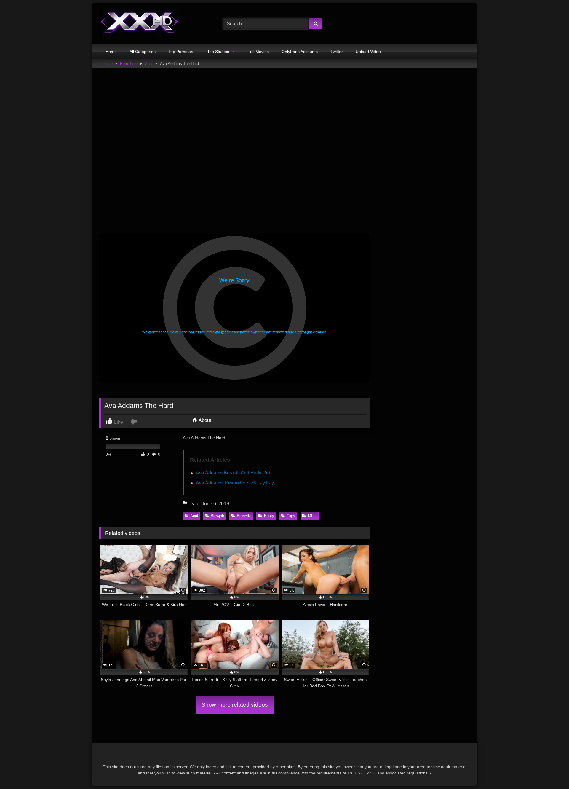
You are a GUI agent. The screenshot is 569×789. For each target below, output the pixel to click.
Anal (149, 63)
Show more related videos (235, 705)
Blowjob (217, 516)
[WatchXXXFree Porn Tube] (139, 23)
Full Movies (258, 51)
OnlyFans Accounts (300, 51)
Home (111, 51)
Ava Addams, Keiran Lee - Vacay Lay (235, 482)
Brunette (244, 516)
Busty (269, 516)
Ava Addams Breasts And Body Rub (233, 472)
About (204, 420)
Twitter (336, 51)
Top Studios (218, 51)
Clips (291, 516)
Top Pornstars (181, 51)
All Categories (143, 51)
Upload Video (368, 51)
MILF (312, 516)
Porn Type (129, 63)
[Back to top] (550, 771)
